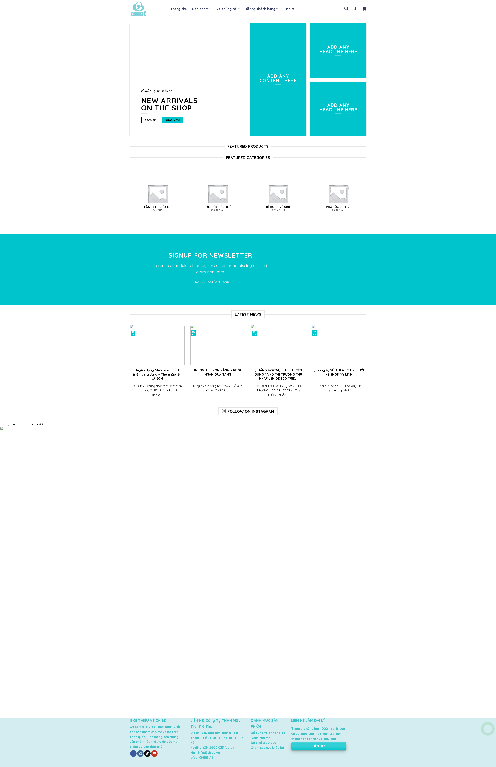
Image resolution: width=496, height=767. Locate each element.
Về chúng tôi (226, 9)
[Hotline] (487, 728)
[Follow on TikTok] (147, 753)
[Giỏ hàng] (364, 8)
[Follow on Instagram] (140, 753)
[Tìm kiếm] (346, 8)
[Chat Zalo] (487, 738)
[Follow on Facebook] (133, 753)
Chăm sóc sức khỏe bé (267, 748)
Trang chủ (178, 9)
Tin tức (288, 9)
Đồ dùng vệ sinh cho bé (268, 733)
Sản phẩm (200, 9)
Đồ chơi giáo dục (263, 743)
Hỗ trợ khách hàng (260, 9)
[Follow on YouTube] (154, 753)
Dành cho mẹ (260, 738)
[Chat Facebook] (487, 748)
